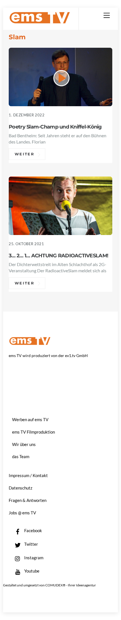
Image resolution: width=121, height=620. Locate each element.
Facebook (32, 530)
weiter (25, 154)
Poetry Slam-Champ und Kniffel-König (55, 126)
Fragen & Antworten (27, 500)
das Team (20, 456)
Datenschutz (20, 487)
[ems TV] (40, 21)
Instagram (33, 557)
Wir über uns (24, 444)
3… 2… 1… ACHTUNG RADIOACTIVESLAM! (58, 255)
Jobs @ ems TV (22, 512)
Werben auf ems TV (30, 419)
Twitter (30, 544)
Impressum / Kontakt (28, 475)
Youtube (31, 570)
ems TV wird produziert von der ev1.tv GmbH (48, 355)
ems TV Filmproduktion (33, 431)
